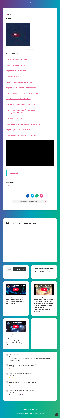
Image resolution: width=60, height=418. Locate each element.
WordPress (41, 413)
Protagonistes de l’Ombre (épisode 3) (25, 390)
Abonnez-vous (19, 269)
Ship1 (8, 185)
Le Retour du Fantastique (21, 355)
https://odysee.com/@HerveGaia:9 (18, 130)
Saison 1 (36, 322)
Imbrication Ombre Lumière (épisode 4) (26, 382)
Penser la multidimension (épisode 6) (25, 365)
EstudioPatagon (28, 413)
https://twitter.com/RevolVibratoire (18, 99)
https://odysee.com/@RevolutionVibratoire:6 (21, 135)
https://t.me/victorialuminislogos (17, 59)
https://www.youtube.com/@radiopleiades (21, 88)
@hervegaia (14, 173)
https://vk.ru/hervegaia (14, 118)
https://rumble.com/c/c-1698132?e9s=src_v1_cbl (23, 124)
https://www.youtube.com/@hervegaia (19, 82)
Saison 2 (36, 326)
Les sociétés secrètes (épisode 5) (24, 373)
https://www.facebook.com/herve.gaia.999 (21, 105)
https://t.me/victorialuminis (15, 65)
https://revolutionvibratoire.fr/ (16, 71)
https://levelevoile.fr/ (13, 76)
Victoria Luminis (30, 3)
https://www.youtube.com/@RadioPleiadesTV (22, 93)
